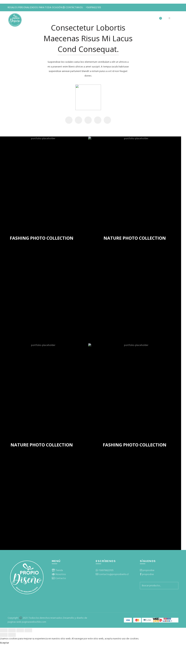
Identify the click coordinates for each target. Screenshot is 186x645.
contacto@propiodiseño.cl (114, 574)
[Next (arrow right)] (12, 635)
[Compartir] (12, 630)
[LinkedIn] (97, 120)
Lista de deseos (160, 18)
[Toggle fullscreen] (20, 630)
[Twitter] (78, 120)
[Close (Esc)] (4, 630)
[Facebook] (68, 120)
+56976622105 (106, 570)
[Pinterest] (88, 120)
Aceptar (4, 643)
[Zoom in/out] (28, 630)
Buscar (174, 585)
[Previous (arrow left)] (4, 635)
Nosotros (61, 574)
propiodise (148, 570)
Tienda (59, 570)
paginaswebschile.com (34, 622)
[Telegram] (107, 120)
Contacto (60, 578)
